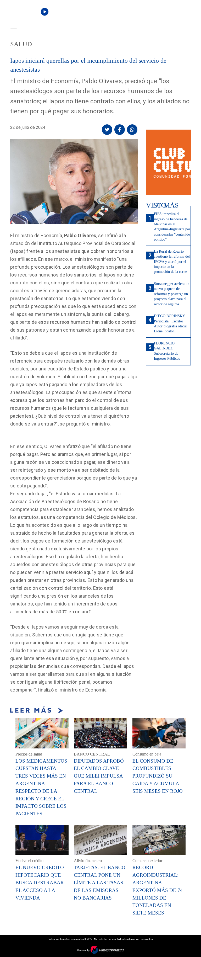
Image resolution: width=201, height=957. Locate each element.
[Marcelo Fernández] (27, 16)
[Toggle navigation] (13, 31)
